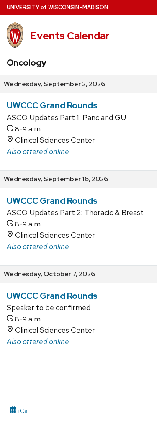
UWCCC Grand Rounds (52, 105)
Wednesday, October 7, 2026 (49, 274)
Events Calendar (70, 35)
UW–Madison (57, 7)
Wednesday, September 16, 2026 (56, 179)
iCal (23, 410)
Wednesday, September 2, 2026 (54, 84)
